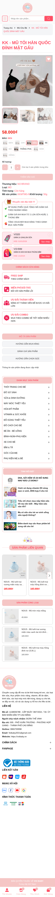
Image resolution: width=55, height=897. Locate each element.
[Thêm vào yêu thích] (48, 59)
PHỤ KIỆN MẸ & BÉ (13, 458)
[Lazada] (11, 776)
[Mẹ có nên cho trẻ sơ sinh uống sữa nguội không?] (10, 515)
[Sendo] (24, 776)
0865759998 (16, 729)
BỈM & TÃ (8, 447)
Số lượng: (7, 162)
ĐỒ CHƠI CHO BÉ (13, 425)
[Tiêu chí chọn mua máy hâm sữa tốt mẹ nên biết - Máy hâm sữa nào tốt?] (10, 503)
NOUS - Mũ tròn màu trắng (34, 610)
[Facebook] (11, 790)
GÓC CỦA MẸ (10, 453)
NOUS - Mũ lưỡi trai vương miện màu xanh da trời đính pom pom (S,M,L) (14, 583)
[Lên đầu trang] (49, 880)
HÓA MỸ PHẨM (11, 409)
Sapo (33, 884)
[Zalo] (4, 790)
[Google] (24, 790)
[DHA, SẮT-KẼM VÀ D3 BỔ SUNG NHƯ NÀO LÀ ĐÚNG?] (10, 480)
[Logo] (27, 8)
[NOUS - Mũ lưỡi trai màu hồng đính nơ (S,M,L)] (41, 567)
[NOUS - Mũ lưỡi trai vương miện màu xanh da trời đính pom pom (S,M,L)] (14, 567)
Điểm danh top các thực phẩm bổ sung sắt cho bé (34, 524)
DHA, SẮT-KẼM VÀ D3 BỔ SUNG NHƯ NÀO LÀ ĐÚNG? (33, 479)
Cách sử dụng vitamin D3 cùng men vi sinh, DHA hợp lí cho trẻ (33, 489)
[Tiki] (17, 776)
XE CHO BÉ (9, 442)
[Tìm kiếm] (48, 18)
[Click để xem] (27, 80)
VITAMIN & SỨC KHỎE (15, 414)
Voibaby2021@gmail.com (20, 733)
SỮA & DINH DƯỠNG (14, 398)
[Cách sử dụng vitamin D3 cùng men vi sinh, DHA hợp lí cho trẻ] (10, 491)
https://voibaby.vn (19, 736)
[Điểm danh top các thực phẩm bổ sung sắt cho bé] (10, 526)
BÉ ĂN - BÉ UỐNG (13, 431)
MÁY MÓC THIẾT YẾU (15, 403)
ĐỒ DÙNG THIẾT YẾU (15, 420)
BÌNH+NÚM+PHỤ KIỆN (15, 436)
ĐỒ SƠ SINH (10, 392)
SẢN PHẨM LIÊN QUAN (27, 547)
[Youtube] (17, 790)
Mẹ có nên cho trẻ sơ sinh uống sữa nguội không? (33, 513)
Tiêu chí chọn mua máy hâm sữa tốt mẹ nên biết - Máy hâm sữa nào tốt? (33, 504)
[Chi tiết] (49, 234)
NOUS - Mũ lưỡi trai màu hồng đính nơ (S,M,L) (39, 583)
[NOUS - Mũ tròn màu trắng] (12, 616)
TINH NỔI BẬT (27, 471)
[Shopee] (4, 776)
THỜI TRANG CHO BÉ (15, 387)
